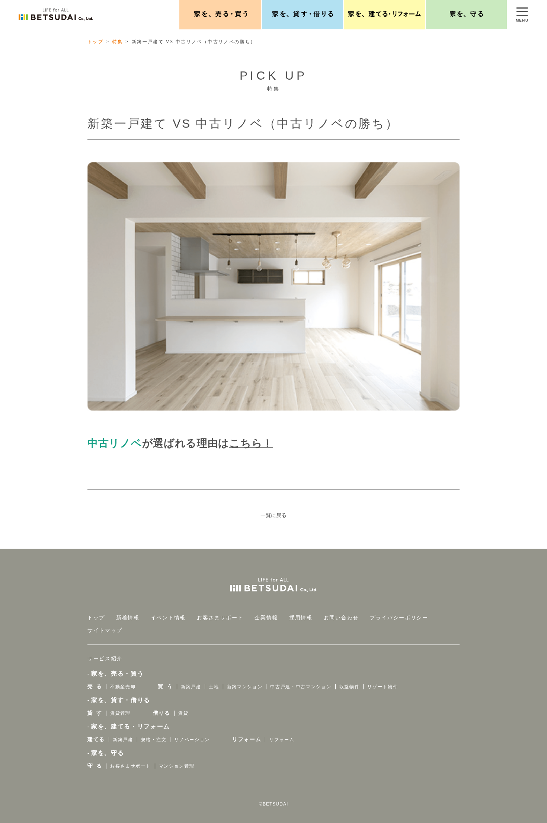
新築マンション (245, 686)
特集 (117, 41)
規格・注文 (153, 739)
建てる (96, 739)
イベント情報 (168, 618)
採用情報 (301, 618)
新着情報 (128, 618)
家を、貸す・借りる (120, 700)
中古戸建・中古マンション (300, 686)
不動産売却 (122, 686)
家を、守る (107, 753)
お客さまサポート (220, 618)
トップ (95, 41)
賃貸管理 (120, 713)
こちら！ (251, 443)
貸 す (94, 713)
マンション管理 (177, 766)
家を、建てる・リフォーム (130, 726)
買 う (165, 686)
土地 (214, 686)
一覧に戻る (273, 515)
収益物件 (349, 686)
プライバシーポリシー (399, 618)
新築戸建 (191, 686)
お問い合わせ (341, 618)
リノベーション (192, 739)
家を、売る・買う (117, 673)
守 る (94, 766)
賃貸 (183, 713)
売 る (94, 686)
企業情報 (266, 618)
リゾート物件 (382, 686)
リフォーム (246, 739)
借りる (161, 713)
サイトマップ (104, 630)
